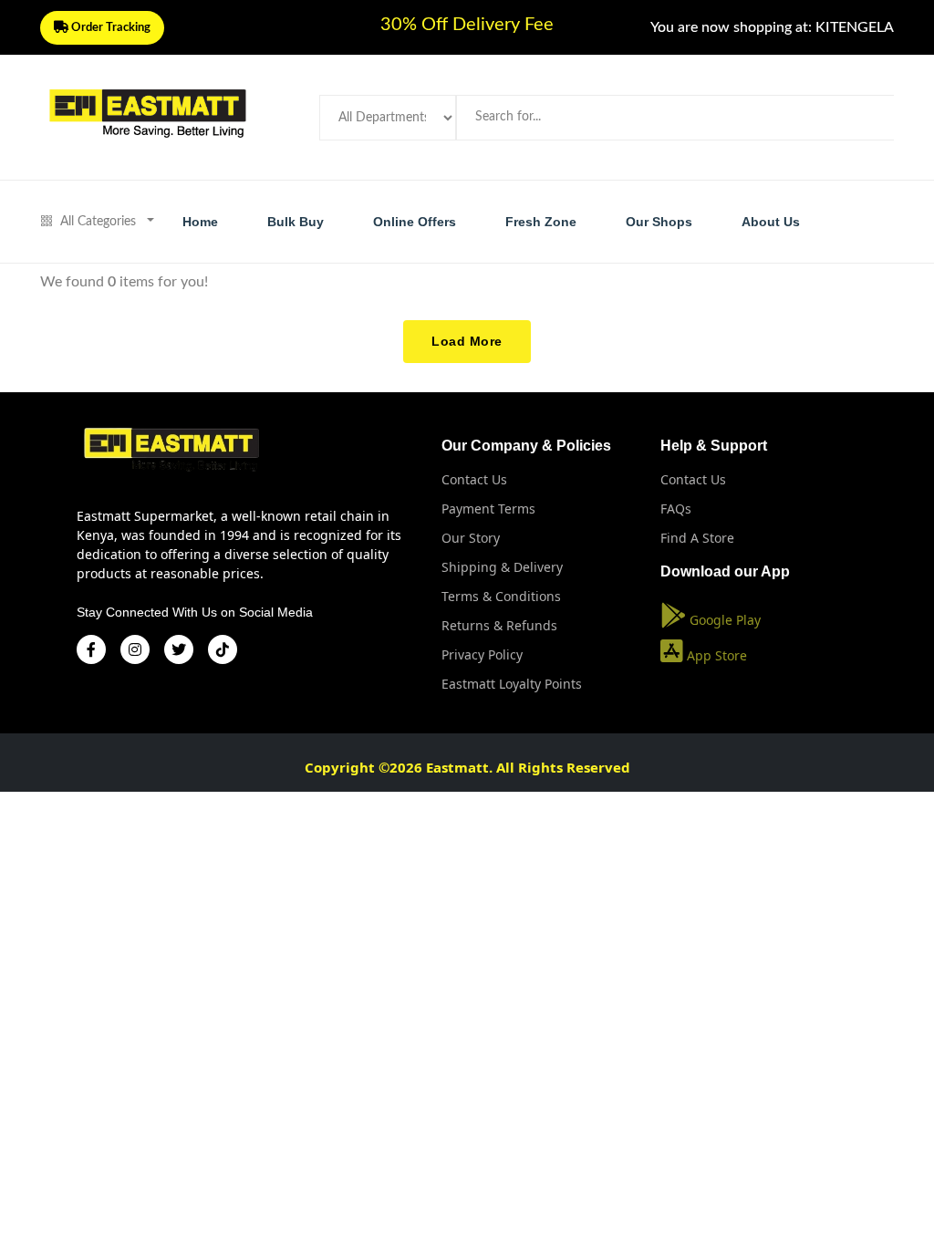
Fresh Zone (540, 221)
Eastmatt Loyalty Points (511, 683)
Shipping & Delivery (502, 567)
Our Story (470, 537)
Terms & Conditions (501, 596)
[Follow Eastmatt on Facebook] (91, 649)
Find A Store (697, 537)
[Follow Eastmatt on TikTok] (222, 649)
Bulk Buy (295, 221)
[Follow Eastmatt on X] (178, 649)
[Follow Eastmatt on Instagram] (135, 649)
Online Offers (414, 221)
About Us (771, 221)
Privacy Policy (482, 654)
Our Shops (659, 221)
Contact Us (474, 479)
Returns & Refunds (499, 625)
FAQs (675, 508)
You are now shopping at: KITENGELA (772, 27)
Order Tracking (109, 28)
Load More (467, 341)
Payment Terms (488, 508)
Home (200, 221)
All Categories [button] (98, 221)
